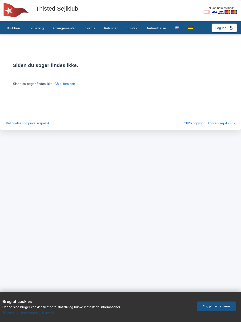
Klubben (13, 28)
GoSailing (36, 28)
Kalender (111, 28)
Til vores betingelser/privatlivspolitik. (29, 312)
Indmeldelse (156, 28)
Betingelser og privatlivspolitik (28, 123)
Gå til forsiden (64, 84)
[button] (216, 306)
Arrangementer (64, 28)
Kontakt (132, 28)
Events (90, 28)
